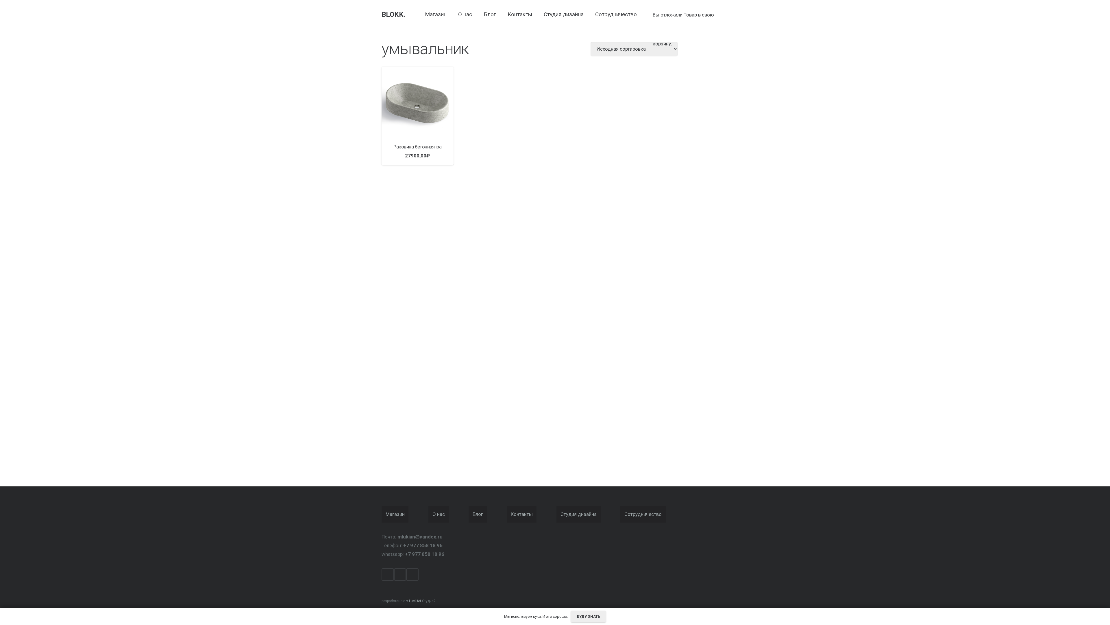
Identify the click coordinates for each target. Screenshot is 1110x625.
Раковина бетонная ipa (417, 147)
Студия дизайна (578, 514)
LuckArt (415, 601)
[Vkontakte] (400, 574)
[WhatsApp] (388, 574)
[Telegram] (412, 574)
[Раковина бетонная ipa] (418, 103)
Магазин (395, 514)
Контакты (522, 514)
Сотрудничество (643, 514)
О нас (438, 514)
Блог (478, 514)
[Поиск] (646, 14)
